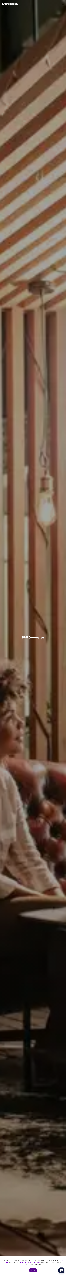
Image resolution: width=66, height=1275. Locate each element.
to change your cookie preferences (29, 1262)
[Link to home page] (10, 4)
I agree (33, 1270)
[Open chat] (61, 1270)
